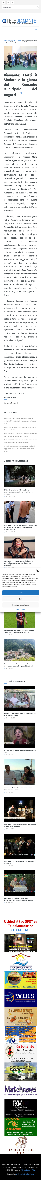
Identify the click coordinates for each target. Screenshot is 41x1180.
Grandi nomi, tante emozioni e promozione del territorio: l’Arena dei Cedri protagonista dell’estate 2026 (20, 421)
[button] (38, 570)
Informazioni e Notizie (14, 40)
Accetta (20, 593)
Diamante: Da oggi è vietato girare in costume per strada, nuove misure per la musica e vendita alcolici (20, 527)
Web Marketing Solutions (25, 1174)
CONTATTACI (20, 930)
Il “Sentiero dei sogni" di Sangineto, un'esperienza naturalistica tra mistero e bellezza (18, 492)
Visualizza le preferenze (21, 605)
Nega (21, 599)
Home (5, 40)
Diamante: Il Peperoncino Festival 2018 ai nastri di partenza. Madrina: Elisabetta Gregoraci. (18, 563)
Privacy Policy (21, 609)
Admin (34, 1170)
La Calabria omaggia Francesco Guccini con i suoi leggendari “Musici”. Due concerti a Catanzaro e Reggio (19, 448)
